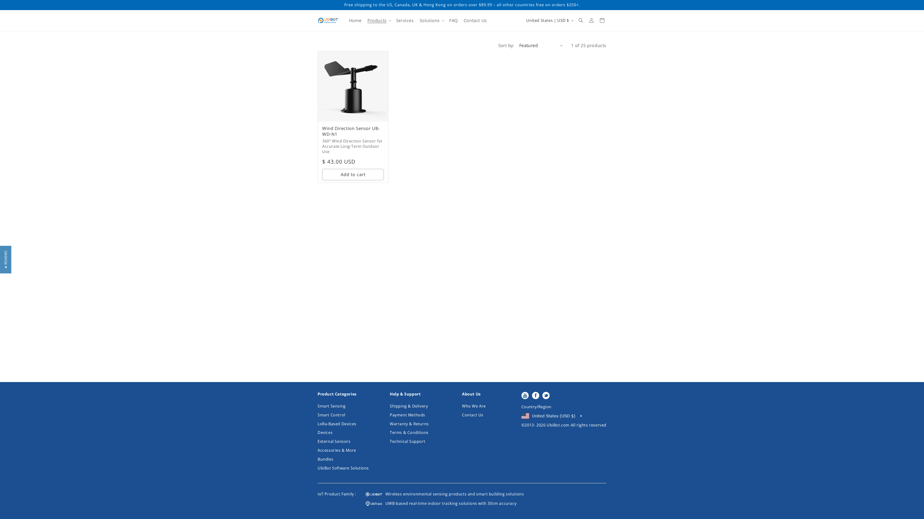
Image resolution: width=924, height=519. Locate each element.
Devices (325, 432)
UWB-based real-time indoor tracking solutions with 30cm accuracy (449, 503)
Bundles (325, 459)
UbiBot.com (558, 425)
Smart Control (331, 415)
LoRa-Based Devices (337, 423)
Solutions (430, 20)
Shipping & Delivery (409, 406)
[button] (379, 20)
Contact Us (472, 415)
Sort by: (506, 45)
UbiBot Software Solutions (343, 468)
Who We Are (474, 406)
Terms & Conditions (409, 432)
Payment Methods (407, 415)
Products (377, 20)
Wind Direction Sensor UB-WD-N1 (351, 131)
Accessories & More (337, 450)
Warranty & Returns (409, 423)
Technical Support (407, 441)
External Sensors (334, 441)
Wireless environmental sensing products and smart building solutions (453, 494)
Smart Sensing (332, 406)
